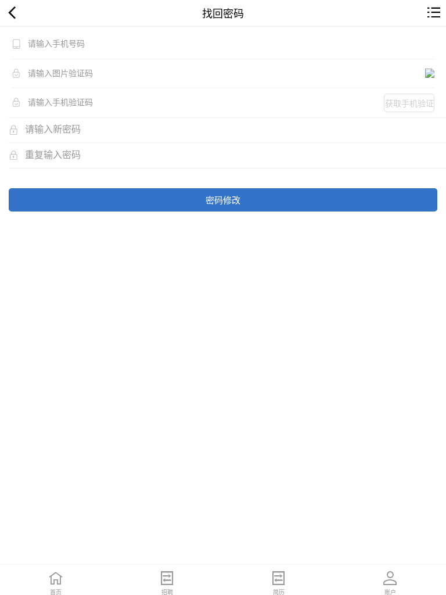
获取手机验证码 (409, 104)
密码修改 (223, 199)
